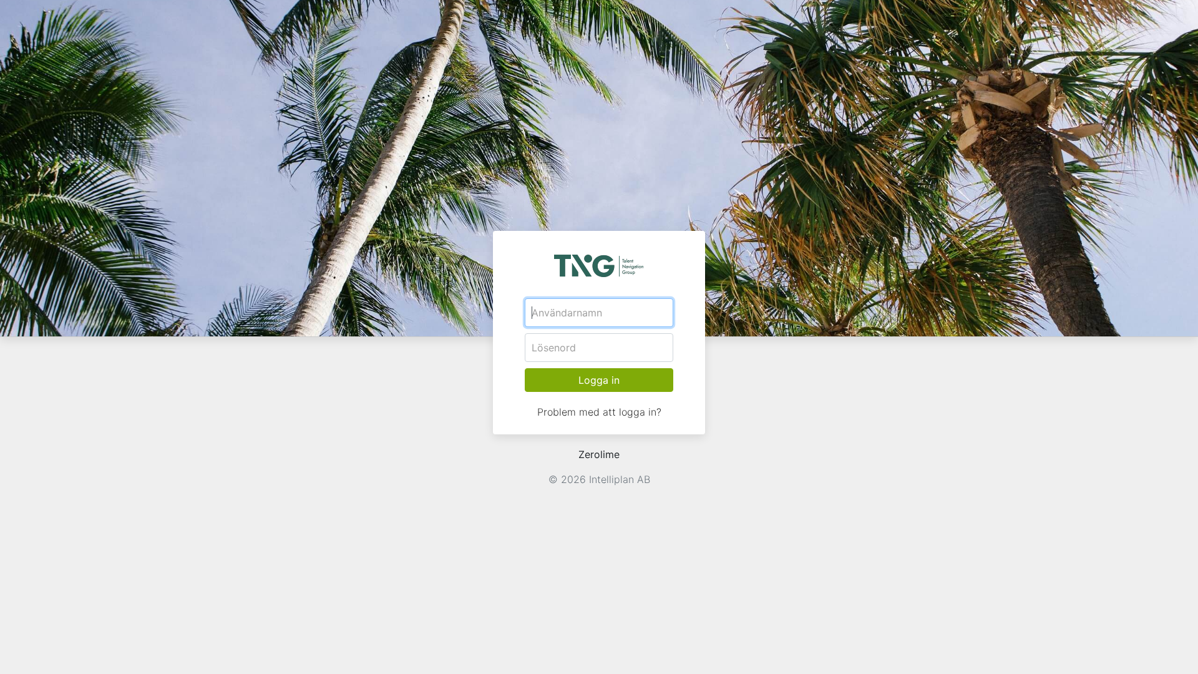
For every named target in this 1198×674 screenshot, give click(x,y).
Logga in (599, 380)
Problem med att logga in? (599, 412)
